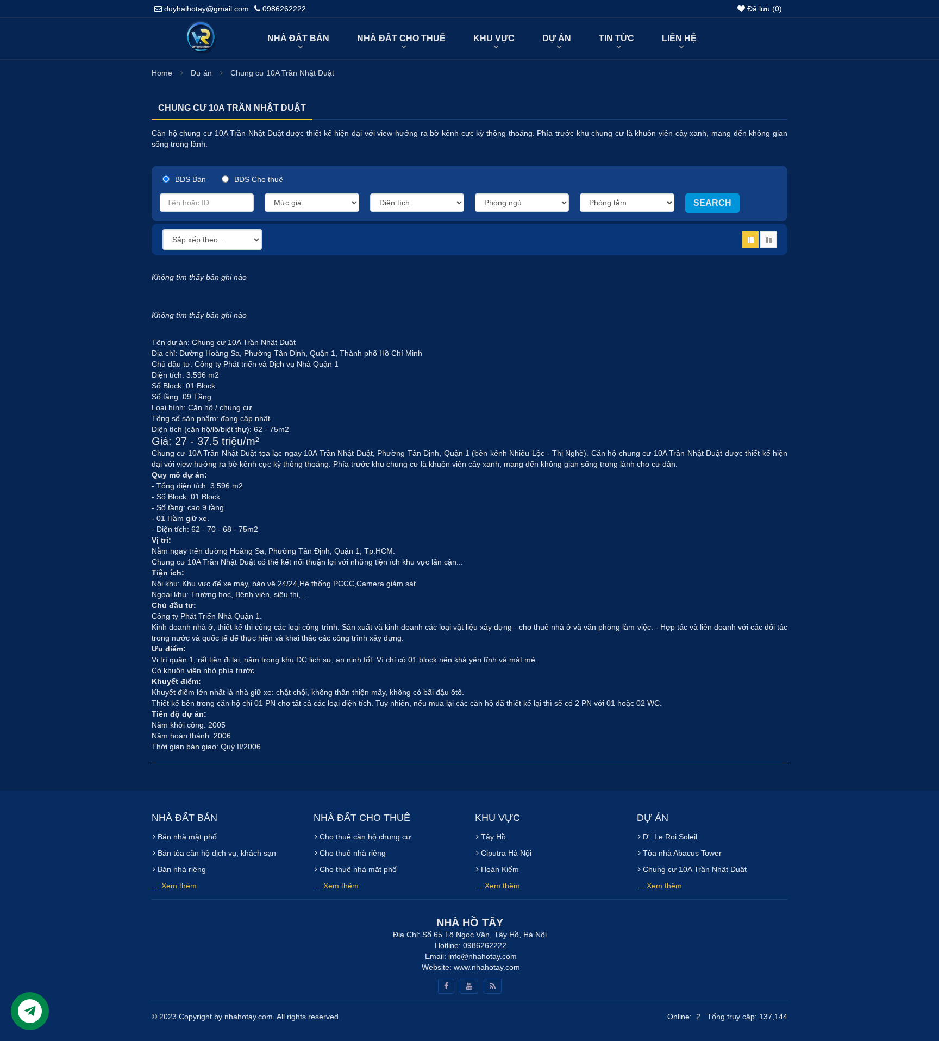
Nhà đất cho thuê (401, 38)
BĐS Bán (190, 179)
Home (162, 72)
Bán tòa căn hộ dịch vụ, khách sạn (215, 853)
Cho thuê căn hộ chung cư (364, 836)
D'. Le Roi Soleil (669, 836)
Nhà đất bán (298, 38)
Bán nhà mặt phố (186, 836)
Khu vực (494, 38)
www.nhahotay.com (487, 967)
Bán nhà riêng (180, 869)
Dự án (556, 38)
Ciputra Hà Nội (505, 853)
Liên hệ (679, 38)
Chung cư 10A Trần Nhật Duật (282, 72)
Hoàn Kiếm (499, 869)
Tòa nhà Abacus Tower (681, 853)
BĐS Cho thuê (258, 179)
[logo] (200, 25)
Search (712, 203)
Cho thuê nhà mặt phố (357, 869)
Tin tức (616, 38)
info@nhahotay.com (482, 956)
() (764, 8)
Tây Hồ (492, 836)
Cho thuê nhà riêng (351, 853)
